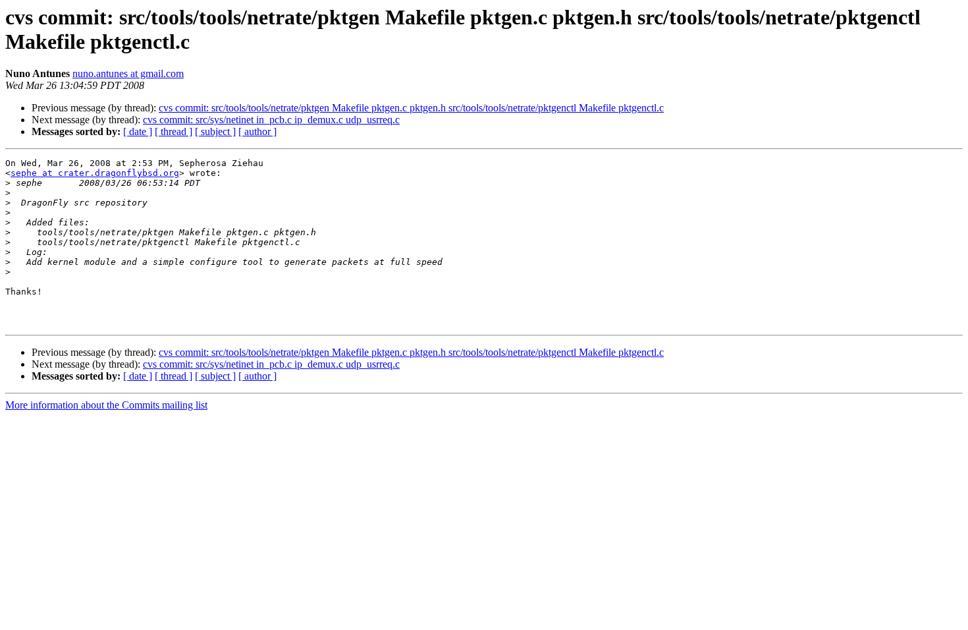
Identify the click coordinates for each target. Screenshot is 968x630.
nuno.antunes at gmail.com (128, 73)
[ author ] (257, 131)
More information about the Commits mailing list (106, 405)
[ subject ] (215, 131)
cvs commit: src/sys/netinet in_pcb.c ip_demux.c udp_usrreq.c (271, 119)
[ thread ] (173, 131)
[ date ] (137, 131)
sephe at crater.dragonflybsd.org (95, 173)
